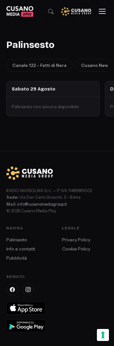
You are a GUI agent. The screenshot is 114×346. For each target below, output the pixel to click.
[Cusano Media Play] (19, 11)
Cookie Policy (76, 249)
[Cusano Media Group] (76, 11)
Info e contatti (20, 249)
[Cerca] (50, 11)
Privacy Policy (76, 240)
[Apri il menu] (102, 11)
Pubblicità (16, 258)
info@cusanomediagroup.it (42, 204)
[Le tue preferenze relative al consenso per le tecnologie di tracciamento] (103, 335)
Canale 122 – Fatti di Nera (39, 65)
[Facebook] (12, 290)
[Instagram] (28, 290)
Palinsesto (16, 240)
